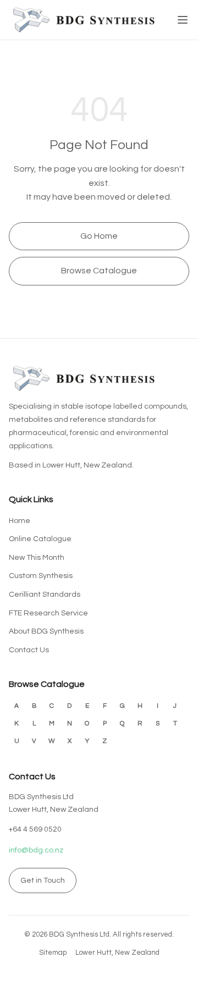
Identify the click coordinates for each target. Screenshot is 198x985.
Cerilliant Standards (44, 594)
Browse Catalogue (99, 270)
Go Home (99, 236)
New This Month (36, 558)
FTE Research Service (48, 613)
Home (19, 521)
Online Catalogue (40, 539)
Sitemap (53, 952)
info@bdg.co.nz (36, 850)
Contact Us (29, 650)
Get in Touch (42, 880)
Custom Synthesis (41, 576)
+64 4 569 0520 (35, 829)
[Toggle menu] (182, 19)
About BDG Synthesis (46, 631)
